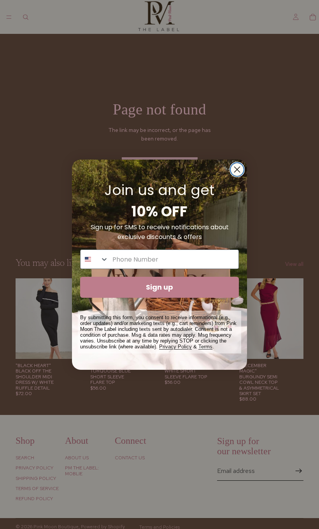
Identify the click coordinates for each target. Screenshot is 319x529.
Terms (205, 347)
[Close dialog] (237, 169)
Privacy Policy (175, 347)
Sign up (159, 287)
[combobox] (95, 259)
